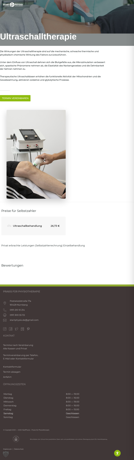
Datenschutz (19, 449)
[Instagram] (4, 329)
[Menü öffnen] (128, 4)
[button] (6, 454)
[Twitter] (16, 329)
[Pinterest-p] (28, 329)
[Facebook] (10, 329)
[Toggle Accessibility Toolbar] (117, 453)
